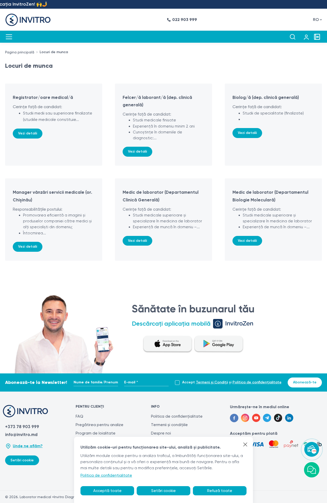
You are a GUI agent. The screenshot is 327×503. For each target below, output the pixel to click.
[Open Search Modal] (292, 37)
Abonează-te (305, 382)
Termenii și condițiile (169, 424)
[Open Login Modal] (306, 37)
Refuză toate (219, 490)
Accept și (232, 382)
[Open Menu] (9, 37)
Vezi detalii (27, 133)
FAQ (79, 416)
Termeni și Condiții (212, 382)
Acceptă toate (107, 490)
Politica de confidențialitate (257, 382)
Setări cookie (22, 460)
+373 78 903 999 (22, 426)
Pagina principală (19, 52)
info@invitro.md (21, 434)
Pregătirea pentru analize (99, 424)
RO (316, 19)
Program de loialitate (95, 433)
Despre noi (161, 433)
